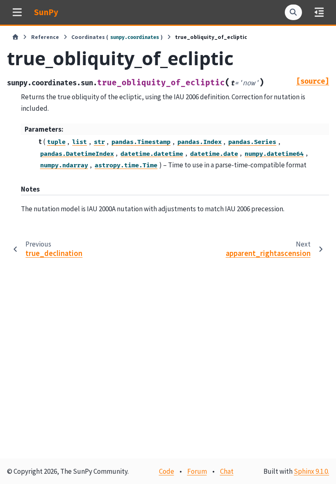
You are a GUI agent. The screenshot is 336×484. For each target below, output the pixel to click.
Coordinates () (117, 37)
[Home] (15, 37)
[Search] (293, 12)
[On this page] (319, 12)
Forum (197, 471)
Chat (227, 471)
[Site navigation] (17, 12)
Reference (45, 37)
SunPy (46, 12)
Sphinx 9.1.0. (311, 471)
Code (166, 471)
